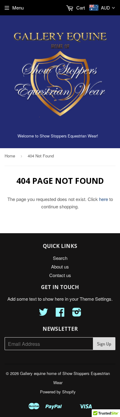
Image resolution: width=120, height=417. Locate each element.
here (103, 199)
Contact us (60, 275)
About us (60, 266)
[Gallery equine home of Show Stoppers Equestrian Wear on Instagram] (77, 314)
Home (10, 156)
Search (60, 258)
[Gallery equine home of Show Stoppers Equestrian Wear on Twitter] (43, 314)
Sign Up (104, 344)
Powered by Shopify (58, 392)
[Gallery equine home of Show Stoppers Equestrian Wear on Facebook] (60, 314)
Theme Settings (95, 298)
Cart (80, 7)
